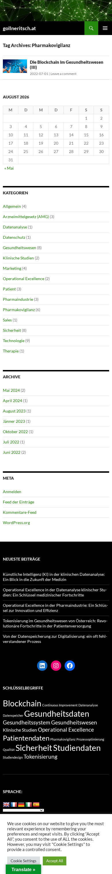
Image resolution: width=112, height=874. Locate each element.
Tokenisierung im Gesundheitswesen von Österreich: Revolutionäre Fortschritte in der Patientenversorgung (55, 623)
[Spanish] (36, 805)
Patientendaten (26, 738)
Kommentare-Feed (19, 512)
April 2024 (12, 400)
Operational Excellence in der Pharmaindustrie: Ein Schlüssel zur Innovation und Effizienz (55, 608)
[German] (21, 805)
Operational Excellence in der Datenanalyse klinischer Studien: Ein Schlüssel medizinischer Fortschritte (55, 592)
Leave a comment (63, 73)
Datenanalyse (15, 226)
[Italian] (28, 805)
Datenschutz (14, 237)
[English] (6, 805)
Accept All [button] (54, 861)
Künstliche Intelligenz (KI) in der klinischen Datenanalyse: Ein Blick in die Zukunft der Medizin (54, 577)
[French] (13, 805)
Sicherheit (12, 330)
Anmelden (12, 491)
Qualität (9, 749)
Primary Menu (105, 28)
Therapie (11, 350)
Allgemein (12, 206)
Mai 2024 (11, 390)
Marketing (12, 268)
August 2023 (14, 410)
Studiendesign (13, 757)
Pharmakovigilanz (19, 309)
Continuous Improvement (60, 705)
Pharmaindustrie (18, 299)
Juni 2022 (11, 452)
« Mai (9, 168)
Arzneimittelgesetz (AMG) (26, 216)
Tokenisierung (40, 756)
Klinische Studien (18, 257)
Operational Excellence (23, 278)
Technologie (13, 340)
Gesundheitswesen (19, 247)
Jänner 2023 (14, 421)
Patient (9, 288)
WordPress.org (16, 522)
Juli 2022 (11, 441)
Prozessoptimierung (90, 739)
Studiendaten (77, 748)
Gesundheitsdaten (56, 713)
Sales (7, 319)
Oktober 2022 (15, 431)
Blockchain (22, 703)
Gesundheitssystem (26, 722)
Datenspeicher (13, 715)
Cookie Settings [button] (23, 861)
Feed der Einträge (18, 501)
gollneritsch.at (19, 28)
